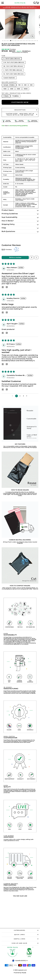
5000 (18, 88)
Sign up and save (19, 943)
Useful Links (19, 939)
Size (3, 55)
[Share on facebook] (3, 287)
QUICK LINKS (19, 934)
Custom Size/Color (9, 77)
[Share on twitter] (7, 287)
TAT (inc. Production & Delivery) (16, 93)
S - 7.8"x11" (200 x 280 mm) (11, 58)
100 (19, 85)
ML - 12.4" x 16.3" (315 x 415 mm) (13, 66)
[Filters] (32, 257)
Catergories (19, 930)
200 (25, 85)
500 (31, 85)
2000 (11, 88)
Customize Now (20, 102)
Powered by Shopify (20, 972)
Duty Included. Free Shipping (20, 52)
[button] (6, 49)
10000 (26, 88)
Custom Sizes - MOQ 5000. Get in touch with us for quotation (20, 114)
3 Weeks (6, 96)
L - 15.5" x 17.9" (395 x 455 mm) (12, 70)
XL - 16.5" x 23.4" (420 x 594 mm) (13, 74)
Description (20, 110)
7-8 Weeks (15, 96)
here (6, 125)
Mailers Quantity (9, 82)
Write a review (15, 257)
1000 (4, 88)
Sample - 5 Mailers (9, 85)
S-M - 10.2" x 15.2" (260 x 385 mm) (13, 62)
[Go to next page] (27, 396)
